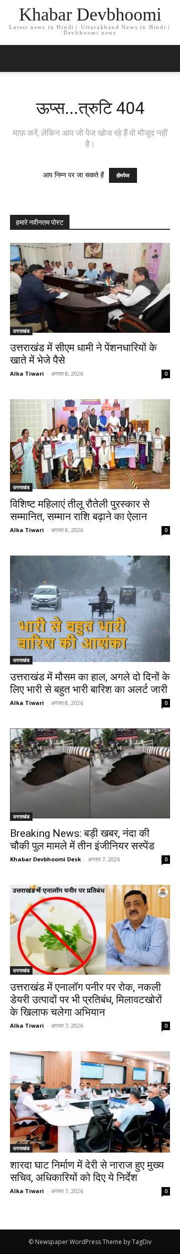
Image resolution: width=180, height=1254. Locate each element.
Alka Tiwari (27, 373)
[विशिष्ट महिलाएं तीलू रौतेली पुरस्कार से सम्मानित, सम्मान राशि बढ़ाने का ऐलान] (90, 445)
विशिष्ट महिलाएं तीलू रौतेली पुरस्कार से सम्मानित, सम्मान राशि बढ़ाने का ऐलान (80, 510)
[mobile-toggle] (17, 58)
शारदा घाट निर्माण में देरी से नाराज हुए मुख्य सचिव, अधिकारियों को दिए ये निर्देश (87, 1171)
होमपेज (123, 175)
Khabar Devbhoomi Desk (45, 859)
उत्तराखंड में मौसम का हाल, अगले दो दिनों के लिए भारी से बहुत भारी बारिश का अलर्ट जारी (90, 683)
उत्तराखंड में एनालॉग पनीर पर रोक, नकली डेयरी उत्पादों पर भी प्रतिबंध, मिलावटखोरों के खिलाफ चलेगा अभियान (86, 999)
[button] (166, 58)
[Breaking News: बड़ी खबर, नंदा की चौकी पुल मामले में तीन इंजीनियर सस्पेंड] (90, 774)
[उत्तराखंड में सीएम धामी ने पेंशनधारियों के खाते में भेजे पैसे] (90, 289)
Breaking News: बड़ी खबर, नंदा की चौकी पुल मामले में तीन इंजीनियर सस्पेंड (82, 839)
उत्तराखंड (21, 330)
